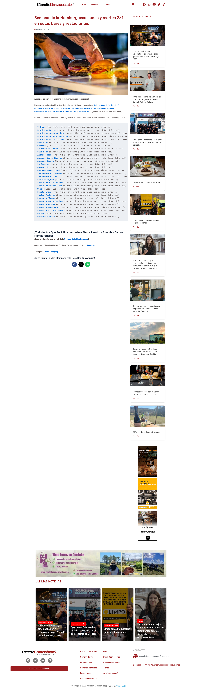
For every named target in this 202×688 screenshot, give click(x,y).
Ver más (136, 63)
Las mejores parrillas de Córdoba (147, 182)
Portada (140, 621)
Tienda (107, 5)
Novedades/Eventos (88, 678)
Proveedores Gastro (78, 624)
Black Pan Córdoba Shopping (52, 136)
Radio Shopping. (51, 252)
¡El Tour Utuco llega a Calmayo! (147, 432)
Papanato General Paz (49, 208)
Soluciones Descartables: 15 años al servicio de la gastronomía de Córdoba (147, 142)
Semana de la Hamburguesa (76, 239)
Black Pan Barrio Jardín (50, 140)
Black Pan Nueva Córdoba (50, 133)
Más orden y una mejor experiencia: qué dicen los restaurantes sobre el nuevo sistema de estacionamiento (150, 631)
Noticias (94, 5)
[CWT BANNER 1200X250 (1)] (101, 563)
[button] (74, 264)
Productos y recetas (111, 657)
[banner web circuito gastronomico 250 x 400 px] (147, 493)
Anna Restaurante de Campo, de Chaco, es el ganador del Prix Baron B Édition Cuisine (147, 99)
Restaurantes (85, 673)
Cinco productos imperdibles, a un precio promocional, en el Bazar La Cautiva (146, 308)
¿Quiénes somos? (110, 673)
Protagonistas (86, 662)
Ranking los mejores (88, 651)
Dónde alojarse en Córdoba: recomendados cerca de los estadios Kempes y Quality (145, 351)
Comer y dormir (86, 657)
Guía (84, 5)
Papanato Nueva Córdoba (50, 201)
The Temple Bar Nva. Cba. (51, 177)
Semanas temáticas (88, 668)
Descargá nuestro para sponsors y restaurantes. (156, 665)
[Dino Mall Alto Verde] (147, 526)
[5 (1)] (147, 461)
